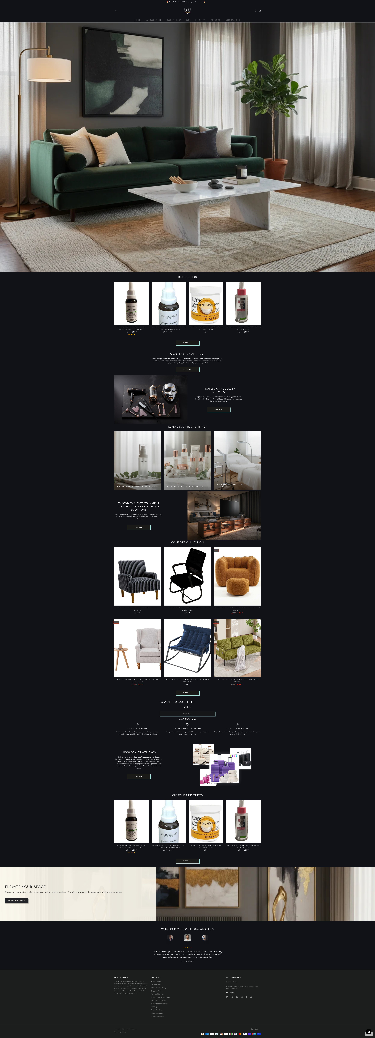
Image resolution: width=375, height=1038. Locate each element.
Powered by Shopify (120, 1032)
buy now (187, 369)
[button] (116, 11)
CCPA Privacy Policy (158, 988)
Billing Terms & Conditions (160, 997)
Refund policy (156, 981)
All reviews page (157, 1013)
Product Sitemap (157, 1016)
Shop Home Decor (16, 900)
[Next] (204, 938)
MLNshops (122, 1029)
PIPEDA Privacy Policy (159, 1003)
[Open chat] (368, 1031)
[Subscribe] (255, 982)
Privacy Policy (156, 985)
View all (187, 343)
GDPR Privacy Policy (158, 1000)
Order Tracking (156, 1010)
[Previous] (170, 938)
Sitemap (154, 1007)
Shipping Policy (156, 991)
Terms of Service (157, 994)
